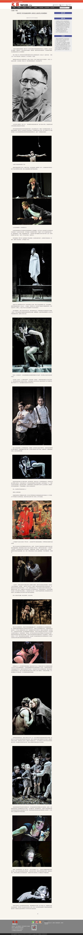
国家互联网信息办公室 (48, 922)
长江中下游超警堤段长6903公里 (62, 32)
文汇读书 (52, 7)
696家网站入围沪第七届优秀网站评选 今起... (63, 21)
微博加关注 (56, 5)
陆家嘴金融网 (57, 922)
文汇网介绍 (18, 929)
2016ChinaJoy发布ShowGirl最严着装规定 (63, 27)
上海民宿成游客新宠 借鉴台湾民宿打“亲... (63, 24)
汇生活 (24, 7)
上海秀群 (61, 922)
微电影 (35, 7)
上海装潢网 (46, 923)
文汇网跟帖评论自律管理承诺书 (17, 930)
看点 (17, 10)
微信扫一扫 (63, 5)
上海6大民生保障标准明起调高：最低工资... (63, 44)
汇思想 (19, 7)
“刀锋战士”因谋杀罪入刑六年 (61, 28)
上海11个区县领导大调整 (60, 41)
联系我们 (21, 929)
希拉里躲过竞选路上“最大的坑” (62, 29)
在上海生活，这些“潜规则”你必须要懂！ (63, 43)
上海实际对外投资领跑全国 (61, 30)
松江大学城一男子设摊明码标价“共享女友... (63, 48)
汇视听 (30, 7)
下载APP (69, 5)
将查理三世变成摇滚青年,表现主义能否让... (63, 23)
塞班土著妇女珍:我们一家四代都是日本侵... (63, 22)
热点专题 (41, 7)
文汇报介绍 (13, 929)
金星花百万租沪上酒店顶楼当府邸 (62, 39)
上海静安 (53, 922)
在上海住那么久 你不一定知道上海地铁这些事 (63, 49)
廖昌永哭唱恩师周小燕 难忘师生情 (62, 38)
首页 (14, 7)
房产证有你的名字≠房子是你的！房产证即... (63, 47)
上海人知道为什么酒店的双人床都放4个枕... (63, 42)
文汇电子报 (47, 7)
